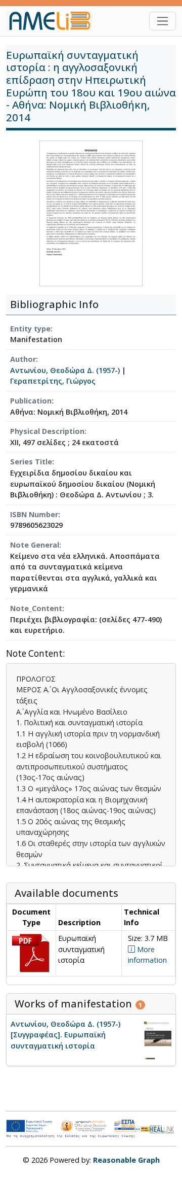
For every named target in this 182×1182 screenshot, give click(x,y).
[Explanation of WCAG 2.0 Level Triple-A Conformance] (142, 1128)
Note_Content (36, 608)
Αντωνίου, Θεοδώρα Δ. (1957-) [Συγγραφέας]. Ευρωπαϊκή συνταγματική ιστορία (65, 1035)
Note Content (34, 654)
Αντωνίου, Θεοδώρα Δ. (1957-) (65, 370)
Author (23, 359)
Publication (31, 401)
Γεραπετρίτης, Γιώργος (53, 381)
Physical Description (47, 431)
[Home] (53, 21)
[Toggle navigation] (162, 21)
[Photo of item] (91, 212)
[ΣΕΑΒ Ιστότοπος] (163, 1128)
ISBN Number (34, 514)
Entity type (30, 328)
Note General (34, 545)
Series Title (31, 461)
